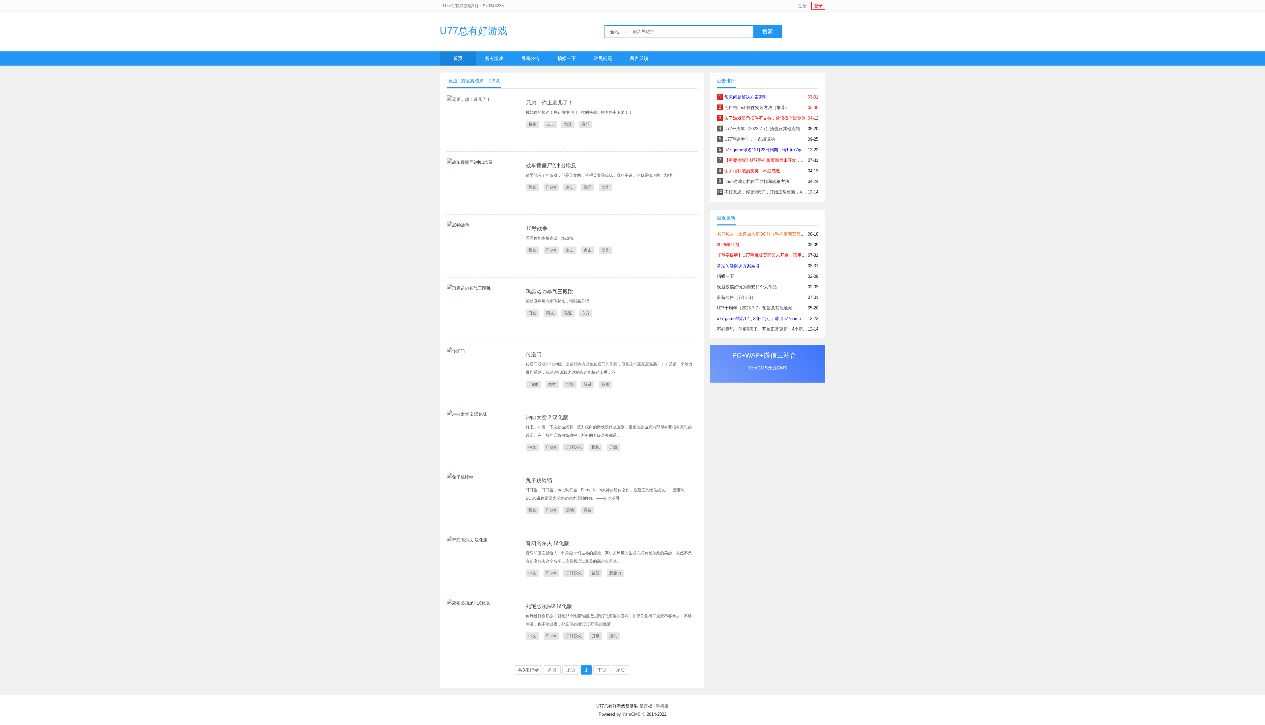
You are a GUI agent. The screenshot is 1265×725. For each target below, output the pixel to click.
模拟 (596, 447)
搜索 (767, 31)
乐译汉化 (574, 447)
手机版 (662, 706)
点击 (550, 124)
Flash (551, 187)
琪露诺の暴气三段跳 (549, 291)
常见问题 (603, 58)
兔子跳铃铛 (539, 480)
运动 (570, 510)
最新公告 (530, 58)
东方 (586, 313)
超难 (532, 124)
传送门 (534, 354)
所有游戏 (494, 58)
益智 (552, 384)
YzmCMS (631, 714)
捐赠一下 (566, 58)
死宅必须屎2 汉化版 (549, 606)
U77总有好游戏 (474, 30)
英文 (532, 187)
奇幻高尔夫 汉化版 (547, 543)
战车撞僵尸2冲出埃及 (551, 165)
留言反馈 (639, 58)
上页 (571, 670)
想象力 (615, 573)
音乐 (586, 124)
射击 (570, 187)
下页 (601, 670)
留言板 (645, 706)
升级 (613, 447)
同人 (550, 313)
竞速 (568, 124)
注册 (802, 5)
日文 (532, 313)
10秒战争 (537, 228)
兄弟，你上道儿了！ (549, 102)
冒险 (570, 384)
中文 (532, 447)
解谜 (588, 384)
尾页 (620, 670)
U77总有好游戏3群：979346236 (473, 5)
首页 (458, 58)
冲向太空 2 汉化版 (547, 417)
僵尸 (588, 187)
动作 (605, 187)
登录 (818, 5)
